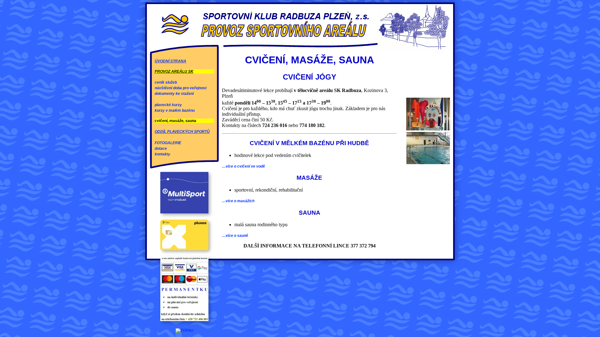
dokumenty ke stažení (174, 93)
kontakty (162, 154)
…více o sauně (235, 235)
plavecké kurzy (168, 105)
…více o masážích (238, 201)
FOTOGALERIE (168, 143)
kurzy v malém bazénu (175, 110)
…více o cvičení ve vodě (243, 166)
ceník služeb (166, 82)
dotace (161, 148)
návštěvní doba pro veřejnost (181, 88)
